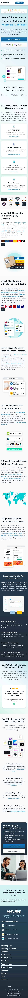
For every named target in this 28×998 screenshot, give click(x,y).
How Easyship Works (14, 851)
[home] (8, 3)
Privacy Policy (18, 991)
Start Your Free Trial (14, 39)
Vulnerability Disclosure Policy (14, 993)
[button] (25, 2)
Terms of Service (10, 991)
